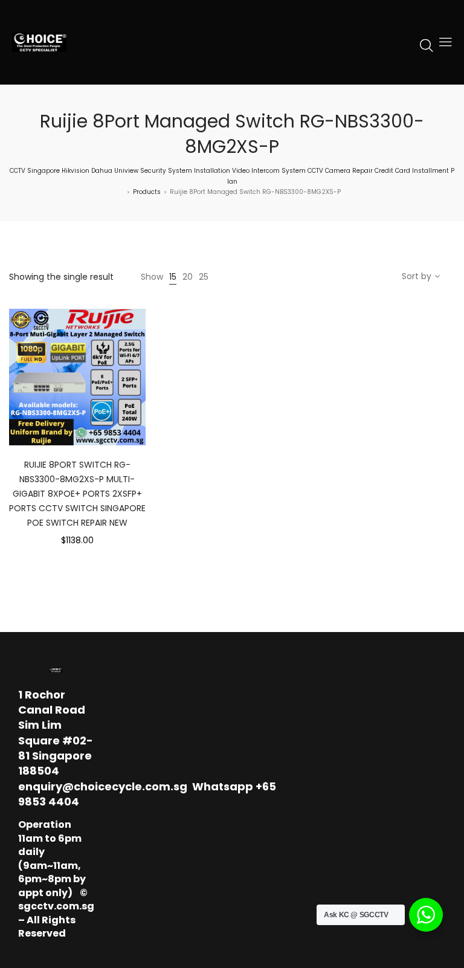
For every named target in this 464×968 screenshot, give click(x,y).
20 (187, 277)
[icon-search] (426, 45)
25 (203, 277)
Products (147, 191)
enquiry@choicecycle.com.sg (102, 786)
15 (172, 277)
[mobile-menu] (445, 42)
